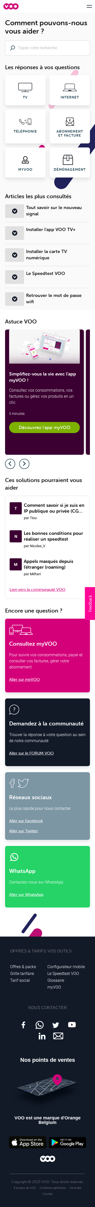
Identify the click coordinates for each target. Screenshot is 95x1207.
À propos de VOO (25, 1188)
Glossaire (55, 980)
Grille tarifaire (22, 973)
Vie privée (75, 1188)
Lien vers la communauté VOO (37, 589)
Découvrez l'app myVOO (44, 427)
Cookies (48, 1194)
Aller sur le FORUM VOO (31, 753)
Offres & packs (23, 966)
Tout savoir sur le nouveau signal (54, 211)
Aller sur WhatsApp (26, 894)
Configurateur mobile (66, 966)
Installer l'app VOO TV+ (50, 229)
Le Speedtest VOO (45, 273)
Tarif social (20, 980)
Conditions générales (53, 1188)
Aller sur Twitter (23, 830)
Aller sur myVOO (24, 679)
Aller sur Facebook (26, 820)
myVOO (54, 987)
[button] (90, 603)
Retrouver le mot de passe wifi (54, 298)
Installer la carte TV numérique (46, 254)
